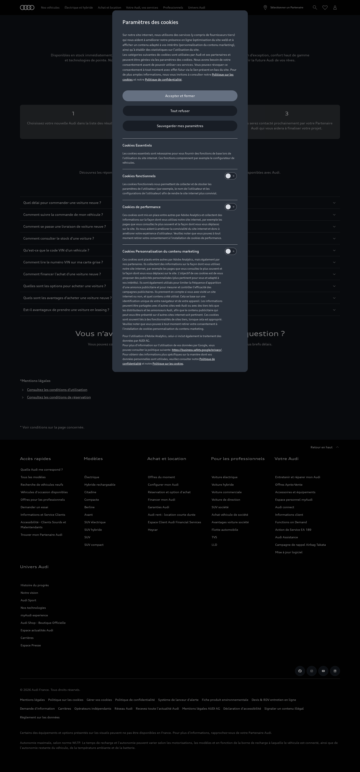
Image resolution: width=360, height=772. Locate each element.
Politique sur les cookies (167, 363)
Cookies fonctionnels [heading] (139, 176)
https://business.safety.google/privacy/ (197, 349)
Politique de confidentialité (163, 79)
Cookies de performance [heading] (141, 207)
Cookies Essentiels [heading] (137, 145)
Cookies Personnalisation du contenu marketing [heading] (160, 251)
